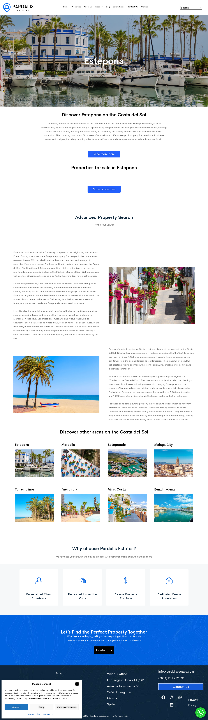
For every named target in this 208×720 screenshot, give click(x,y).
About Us (88, 7)
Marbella (68, 445)
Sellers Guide (118, 7)
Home (66, 7)
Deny (41, 707)
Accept (16, 707)
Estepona (22, 445)
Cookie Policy (34, 714)
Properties (76, 7)
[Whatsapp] (180, 697)
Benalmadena (164, 489)
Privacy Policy (47, 714)
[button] (77, 683)
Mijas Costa (117, 489)
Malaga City (163, 445)
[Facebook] (163, 697)
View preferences (66, 707)
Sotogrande (117, 445)
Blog (108, 7)
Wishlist (144, 7)
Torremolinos (24, 489)
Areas (97, 7)
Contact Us (132, 7)
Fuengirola (69, 489)
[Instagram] (172, 697)
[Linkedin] (172, 705)
